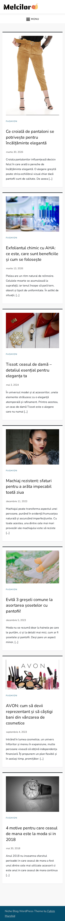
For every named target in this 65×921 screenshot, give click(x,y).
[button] (32, 19)
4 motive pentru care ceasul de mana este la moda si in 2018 (31, 833)
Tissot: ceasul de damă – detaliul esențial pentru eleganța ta (29, 370)
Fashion (11, 121)
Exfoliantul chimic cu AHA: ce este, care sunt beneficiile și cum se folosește (32, 253)
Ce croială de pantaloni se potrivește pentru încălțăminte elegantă (30, 137)
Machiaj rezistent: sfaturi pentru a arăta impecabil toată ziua (29, 486)
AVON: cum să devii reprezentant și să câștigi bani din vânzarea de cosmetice (29, 714)
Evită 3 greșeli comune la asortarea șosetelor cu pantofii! (29, 605)
